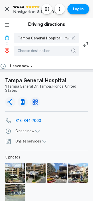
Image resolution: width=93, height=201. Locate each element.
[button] (46, 38)
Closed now (25, 131)
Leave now (19, 66)
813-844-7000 (28, 121)
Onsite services (28, 141)
